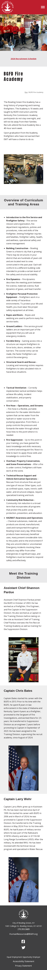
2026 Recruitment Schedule (23, 58)
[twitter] (23, 947)
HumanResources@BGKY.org (23, 933)
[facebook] (23, 941)
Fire (26, 92)
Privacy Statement (23, 965)
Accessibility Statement (23, 961)
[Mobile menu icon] (43, 7)
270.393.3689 (24, 929)
